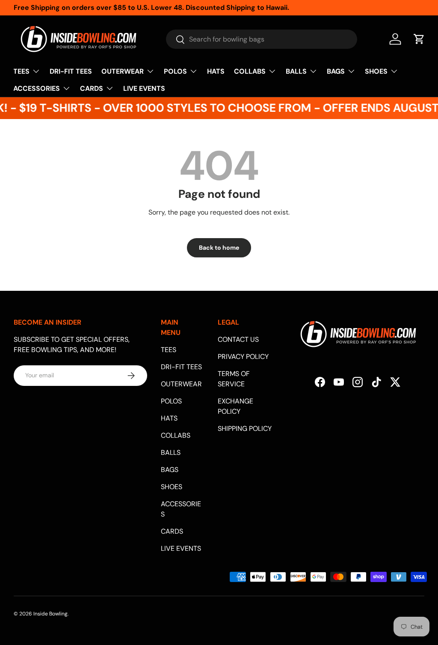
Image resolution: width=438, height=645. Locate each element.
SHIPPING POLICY (245, 428)
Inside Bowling (50, 613)
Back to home (219, 247)
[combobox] (261, 39)
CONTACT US (238, 339)
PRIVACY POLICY (243, 356)
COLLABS (175, 435)
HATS (216, 71)
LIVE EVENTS (144, 88)
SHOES (171, 486)
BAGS (169, 469)
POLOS (171, 401)
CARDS (172, 531)
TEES (168, 349)
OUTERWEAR (181, 383)
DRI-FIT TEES (71, 71)
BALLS (171, 452)
